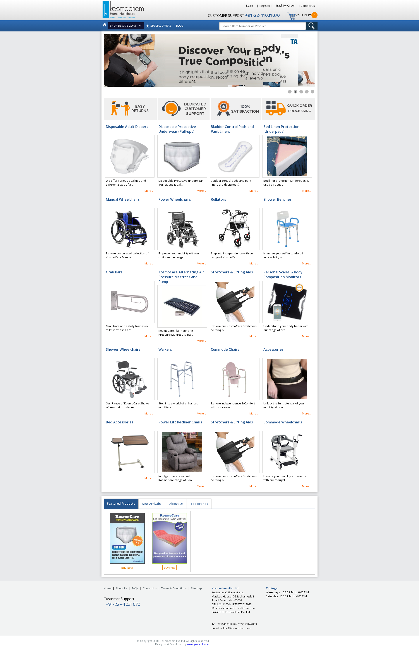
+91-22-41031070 (262, 15)
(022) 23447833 (247, 624)
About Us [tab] (176, 504)
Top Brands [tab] (199, 504)
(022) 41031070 (226, 624)
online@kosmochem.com (235, 628)
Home (108, 588)
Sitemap (196, 588)
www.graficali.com (198, 644)
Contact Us (308, 6)
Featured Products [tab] (121, 503)
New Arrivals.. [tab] (152, 504)
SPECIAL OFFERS (160, 26)
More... (148, 191)
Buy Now (127, 568)
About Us (122, 588)
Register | (266, 6)
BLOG (180, 26)
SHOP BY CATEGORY (123, 26)
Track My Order (285, 5)
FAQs (135, 588)
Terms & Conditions (174, 588)
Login (250, 5)
